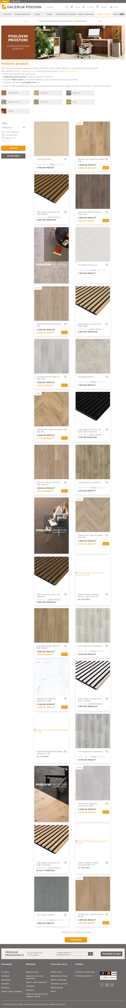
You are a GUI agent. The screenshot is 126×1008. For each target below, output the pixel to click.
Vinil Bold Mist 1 (44, 159)
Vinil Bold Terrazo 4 (87, 265)
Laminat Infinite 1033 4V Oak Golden (48, 647)
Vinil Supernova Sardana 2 (90, 751)
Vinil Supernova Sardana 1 (90, 646)
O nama (5, 972)
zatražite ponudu (28, 71)
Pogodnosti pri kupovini (66, 14)
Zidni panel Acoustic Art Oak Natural (48, 213)
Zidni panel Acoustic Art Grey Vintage (89, 700)
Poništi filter (13, 156)
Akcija (49, 14)
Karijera (5, 988)
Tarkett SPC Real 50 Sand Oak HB (90, 536)
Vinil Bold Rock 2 (86, 377)
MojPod (116, 14)
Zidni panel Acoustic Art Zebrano (48, 595)
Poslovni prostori (104, 14)
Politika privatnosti (85, 972)
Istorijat (5, 976)
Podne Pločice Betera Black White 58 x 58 (50, 752)
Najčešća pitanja (59, 976)
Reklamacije (57, 988)
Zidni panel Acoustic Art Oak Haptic (89, 325)
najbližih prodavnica (67, 71)
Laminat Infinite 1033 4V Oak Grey (48, 378)
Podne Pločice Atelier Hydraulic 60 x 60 (88, 864)
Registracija (32, 972)
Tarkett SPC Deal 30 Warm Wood (91, 915)
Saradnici (6, 980)
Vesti (53, 991)
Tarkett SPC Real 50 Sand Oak (49, 325)
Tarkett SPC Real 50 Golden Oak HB (50, 431)
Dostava (30, 990)
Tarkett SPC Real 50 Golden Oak (91, 160)
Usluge (37, 14)
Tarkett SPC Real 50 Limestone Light (87, 805)
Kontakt (5, 984)
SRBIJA (4, 1)
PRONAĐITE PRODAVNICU (63, 21)
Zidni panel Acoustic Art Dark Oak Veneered (89, 431)
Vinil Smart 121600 (45, 915)
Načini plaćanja (58, 980)
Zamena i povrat (59, 984)
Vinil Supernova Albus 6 (89, 482)
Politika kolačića (83, 976)
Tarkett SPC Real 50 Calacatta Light (46, 700)
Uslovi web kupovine (36, 982)
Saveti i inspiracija (86, 14)
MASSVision (42, 1004)
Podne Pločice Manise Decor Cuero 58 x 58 (88, 595)
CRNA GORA (15, 1)
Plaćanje (30, 986)
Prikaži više (76, 940)
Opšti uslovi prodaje (11, 991)
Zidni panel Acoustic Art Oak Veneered (48, 864)
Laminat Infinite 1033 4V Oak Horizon (48, 483)
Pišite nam (56, 972)
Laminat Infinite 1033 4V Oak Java (89, 213)
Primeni (13, 148)
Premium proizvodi (22, 14)
